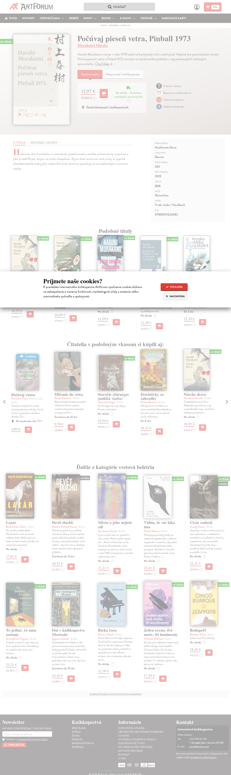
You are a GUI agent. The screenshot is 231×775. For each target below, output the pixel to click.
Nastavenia (177, 296)
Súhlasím (175, 287)
